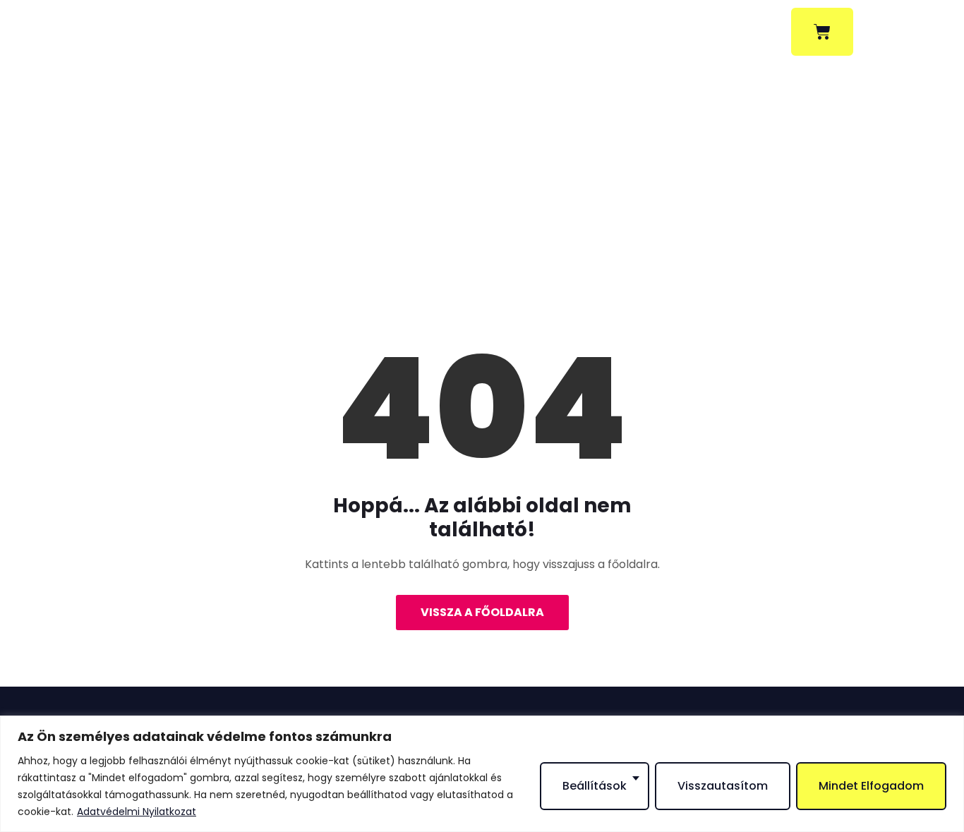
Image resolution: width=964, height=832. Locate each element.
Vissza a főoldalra (482, 612)
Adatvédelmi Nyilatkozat (136, 811)
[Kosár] (822, 32)
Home (429, 225)
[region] (482, 774)
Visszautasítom (722, 786)
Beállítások (594, 786)
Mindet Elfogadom (871, 786)
